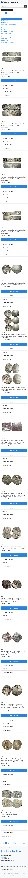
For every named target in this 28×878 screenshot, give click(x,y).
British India (4, 38)
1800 (11, 408)
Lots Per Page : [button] (6, 10)
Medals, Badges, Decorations (8, 42)
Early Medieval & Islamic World (8, 26)
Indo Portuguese (5, 35)
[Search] (25, 6)
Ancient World (4, 22)
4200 (11, 355)
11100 (11, 566)
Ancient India (4, 20)
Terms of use (21, 873)
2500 (11, 302)
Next (23, 13)
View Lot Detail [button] (14, 81)
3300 (11, 619)
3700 (11, 91)
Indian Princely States (6, 33)
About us (14, 863)
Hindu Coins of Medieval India (8, 24)
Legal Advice (18, 875)
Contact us (3, 857)
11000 (11, 726)
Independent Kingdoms (7, 31)
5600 (11, 514)
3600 (11, 672)
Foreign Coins (4, 40)
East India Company (6, 37)
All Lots (3, 18)
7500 (11, 251)
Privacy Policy (10, 875)
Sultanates (3, 27)
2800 (11, 832)
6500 (11, 198)
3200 (11, 144)
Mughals (3, 29)
